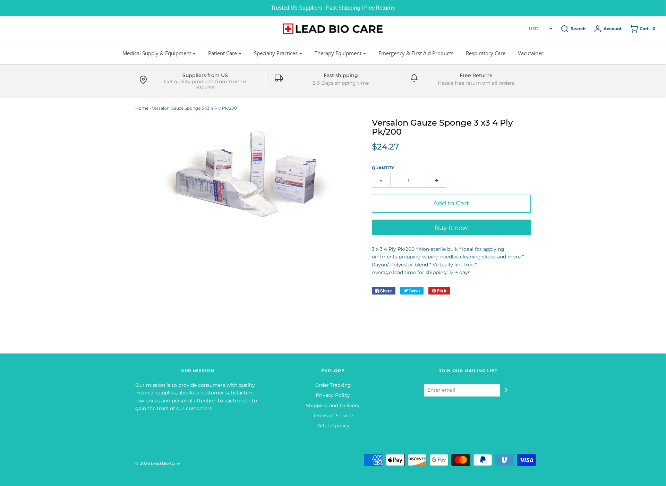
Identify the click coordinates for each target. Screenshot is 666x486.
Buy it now (451, 228)
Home (141, 108)
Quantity (383, 167)
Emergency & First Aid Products (415, 53)
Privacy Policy (333, 395)
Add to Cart (451, 203)
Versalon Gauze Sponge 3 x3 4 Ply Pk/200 (442, 127)
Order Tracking (333, 385)
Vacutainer (530, 53)
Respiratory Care (485, 53)
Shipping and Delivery (333, 405)
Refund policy (333, 426)
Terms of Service (333, 415)
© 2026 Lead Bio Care (157, 463)
